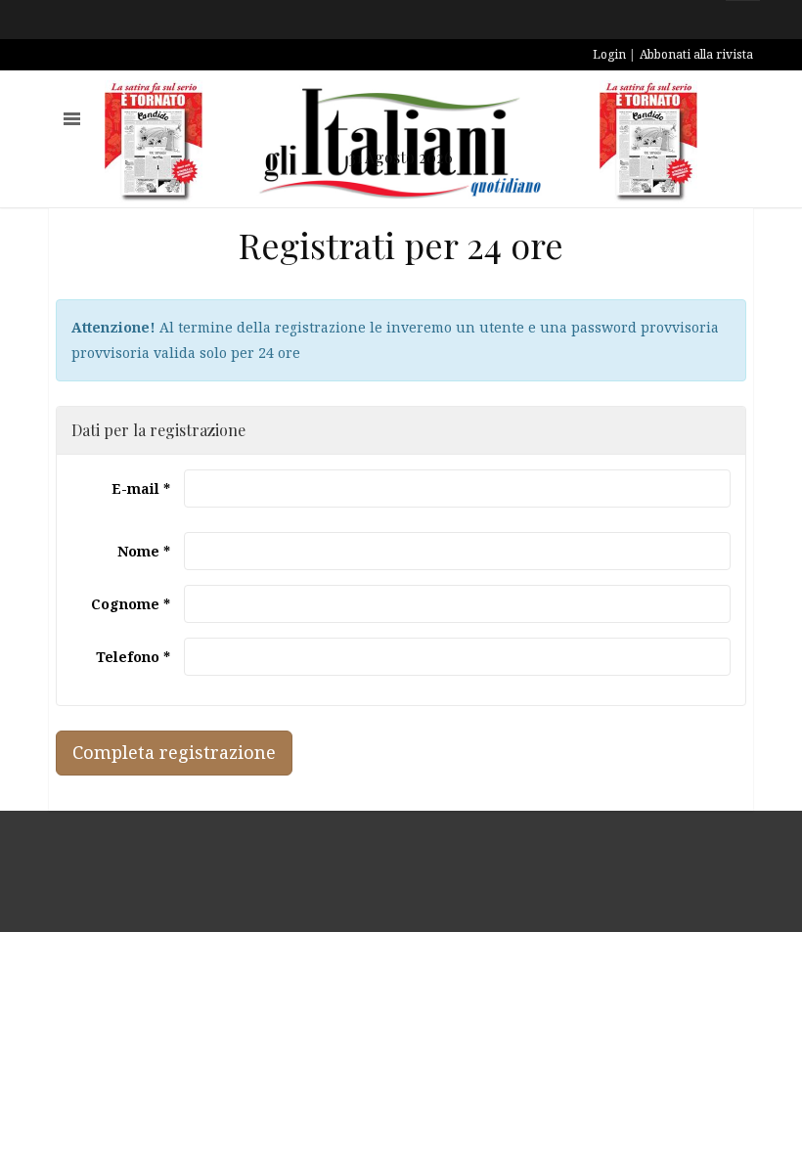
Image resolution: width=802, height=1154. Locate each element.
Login (609, 54)
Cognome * (130, 604)
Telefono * (133, 656)
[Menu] (72, 119)
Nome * (143, 551)
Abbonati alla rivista (696, 54)
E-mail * (140, 488)
